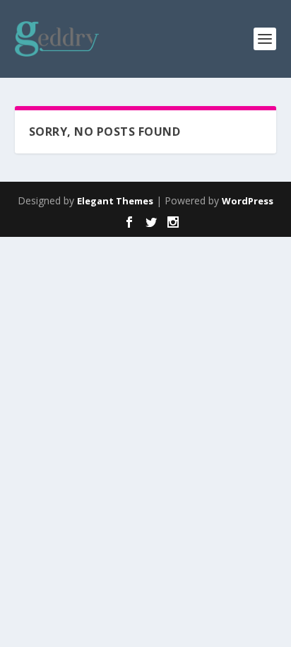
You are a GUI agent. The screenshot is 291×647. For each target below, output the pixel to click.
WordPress (247, 200)
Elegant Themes (115, 200)
